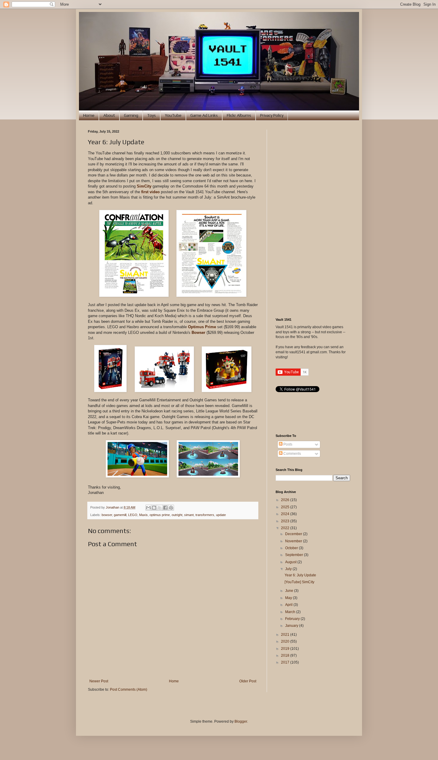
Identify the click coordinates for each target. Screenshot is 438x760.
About (109, 115)
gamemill (120, 515)
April (289, 605)
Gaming (131, 115)
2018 (285, 655)
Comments (291, 454)
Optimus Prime (202, 327)
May (289, 598)
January (292, 626)
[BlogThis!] (154, 508)
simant (189, 515)
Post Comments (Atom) (128, 689)
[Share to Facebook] (165, 508)
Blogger (240, 721)
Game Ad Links (204, 115)
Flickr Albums (239, 115)
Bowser (198, 332)
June (289, 591)
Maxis (143, 515)
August (291, 562)
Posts (287, 444)
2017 (285, 662)
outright (177, 515)
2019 (285, 649)
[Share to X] (160, 508)
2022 (285, 528)
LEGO (132, 515)
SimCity (144, 186)
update (221, 515)
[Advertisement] (313, 219)
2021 (285, 634)
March (290, 612)
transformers (204, 515)
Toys (151, 115)
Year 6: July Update (300, 575)
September (294, 555)
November (294, 541)
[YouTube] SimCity (299, 582)
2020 (285, 641)
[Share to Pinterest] (171, 508)
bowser (107, 515)
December (294, 534)
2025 (285, 507)
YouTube (173, 115)
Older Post (247, 681)
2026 (285, 500)
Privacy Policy (271, 115)
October (292, 548)
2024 (285, 514)
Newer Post (98, 681)
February (293, 619)
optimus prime (160, 515)
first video (150, 192)
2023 (285, 521)
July (289, 569)
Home (88, 115)
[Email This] (148, 508)
